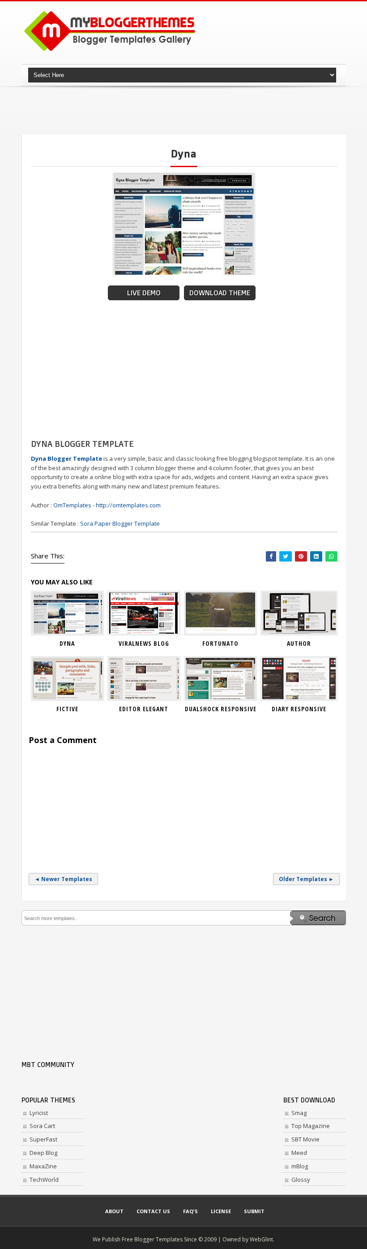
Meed (299, 1153)
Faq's (190, 1211)
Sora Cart (42, 1126)
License (221, 1211)
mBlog (299, 1166)
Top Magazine (310, 1126)
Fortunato (220, 643)
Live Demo (144, 293)
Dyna (67, 643)
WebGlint (261, 1239)
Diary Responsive (299, 708)
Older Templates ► (306, 879)
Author (299, 643)
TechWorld (44, 1180)
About (114, 1211)
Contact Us (153, 1211)
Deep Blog (43, 1153)
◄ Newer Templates (63, 879)
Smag (299, 1113)
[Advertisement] (184, 110)
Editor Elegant (143, 708)
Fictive (67, 708)
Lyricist (39, 1113)
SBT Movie (305, 1139)
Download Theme (219, 293)
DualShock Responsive (220, 708)
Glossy (300, 1180)
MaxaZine (43, 1166)
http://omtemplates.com (128, 505)
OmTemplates (72, 505)
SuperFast (43, 1139)
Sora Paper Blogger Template (120, 523)
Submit (254, 1211)
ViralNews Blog (144, 643)
